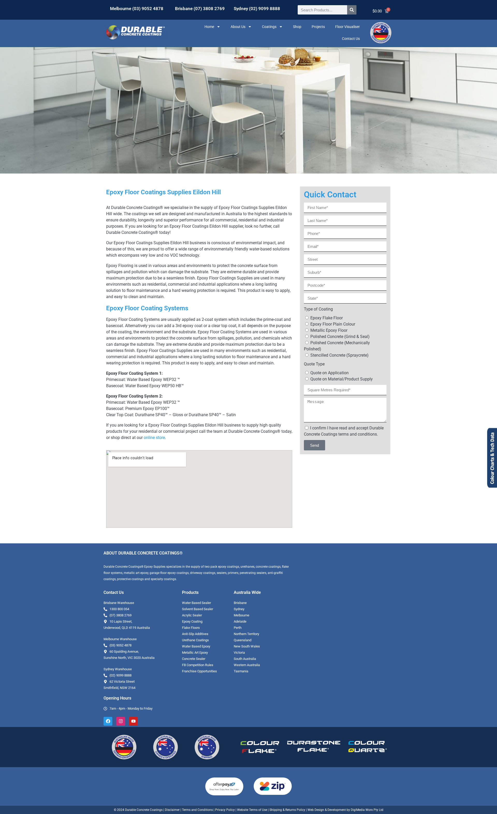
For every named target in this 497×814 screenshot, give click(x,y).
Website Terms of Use (252, 810)
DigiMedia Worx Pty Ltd (366, 810)
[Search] (351, 10)
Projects (318, 27)
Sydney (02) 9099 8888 (257, 8)
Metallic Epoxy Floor (328, 330)
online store (154, 437)
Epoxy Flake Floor (326, 317)
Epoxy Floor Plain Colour (332, 324)
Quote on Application (329, 372)
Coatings (269, 27)
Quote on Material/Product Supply (341, 379)
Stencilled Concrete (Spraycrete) (339, 355)
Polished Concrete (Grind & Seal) (340, 336)
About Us (238, 27)
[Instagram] (120, 721)
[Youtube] (133, 721)
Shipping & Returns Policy (287, 810)
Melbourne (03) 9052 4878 (136, 8)
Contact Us (351, 39)
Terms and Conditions (197, 810)
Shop (297, 27)
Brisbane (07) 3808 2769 (200, 8)
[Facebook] (108, 721)
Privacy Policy (225, 810)
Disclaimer (172, 810)
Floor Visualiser (347, 27)
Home (209, 27)
